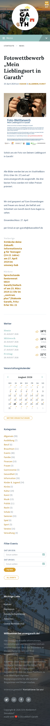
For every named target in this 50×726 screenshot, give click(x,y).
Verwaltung (9, 532)
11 (15, 395)
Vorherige (9, 238)
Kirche (7, 486)
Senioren (8, 516)
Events (7, 453)
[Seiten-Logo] (25, 29)
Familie (7, 457)
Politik (7, 503)
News (21, 46)
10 (9, 395)
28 (15, 387)
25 (15, 403)
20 (26, 399)
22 (37, 399)
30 (26, 387)
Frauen (7, 465)
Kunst (42, 84)
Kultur (7, 490)
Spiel (6, 520)
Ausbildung (9, 440)
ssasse (22, 84)
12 (20, 395)
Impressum (9, 609)
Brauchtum (9, 448)
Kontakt (47, 3)
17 (9, 399)
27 (9, 387)
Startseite (9, 46)
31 (31, 387)
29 (20, 387)
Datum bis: (9, 560)
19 (20, 399)
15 (37, 395)
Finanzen (8, 461)
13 (26, 395)
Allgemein (33, 84)
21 (31, 399)
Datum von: (10, 550)
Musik (6, 499)
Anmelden (8, 618)
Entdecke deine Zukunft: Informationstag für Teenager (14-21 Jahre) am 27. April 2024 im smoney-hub (13, 253)
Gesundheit (9, 474)
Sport (6, 524)
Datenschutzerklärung (14, 614)
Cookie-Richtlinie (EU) (14, 623)
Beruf (6, 444)
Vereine (7, 528)
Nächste (8, 271)
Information (10, 478)
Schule (7, 511)
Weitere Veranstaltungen (18, 418)
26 (20, 403)
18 (15, 399)
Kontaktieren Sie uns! (33, 689)
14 (31, 395)
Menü (9, 38)
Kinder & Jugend (12, 482)
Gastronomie (10, 469)
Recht (6, 507)
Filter (10, 570)
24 (9, 403)
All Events (11, 578)
